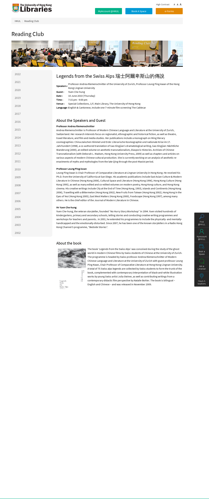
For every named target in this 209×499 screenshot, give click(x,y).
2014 (18, 137)
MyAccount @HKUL (108, 11)
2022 (18, 74)
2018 (18, 106)
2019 (18, 98)
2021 (18, 82)
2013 (18, 145)
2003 (18, 225)
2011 (18, 161)
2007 (18, 193)
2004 (18, 217)
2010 (18, 169)
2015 (18, 129)
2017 (18, 114)
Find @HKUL (201, 223)
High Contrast (162, 4)
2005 (18, 209)
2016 (18, 122)
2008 (18, 185)
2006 (18, 201)
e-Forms (169, 11)
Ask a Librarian (202, 267)
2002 (18, 233)
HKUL (18, 21)
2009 (18, 177)
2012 (18, 153)
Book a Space (202, 252)
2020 (18, 90)
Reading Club (31, 21)
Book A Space (138, 11)
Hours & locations (202, 282)
